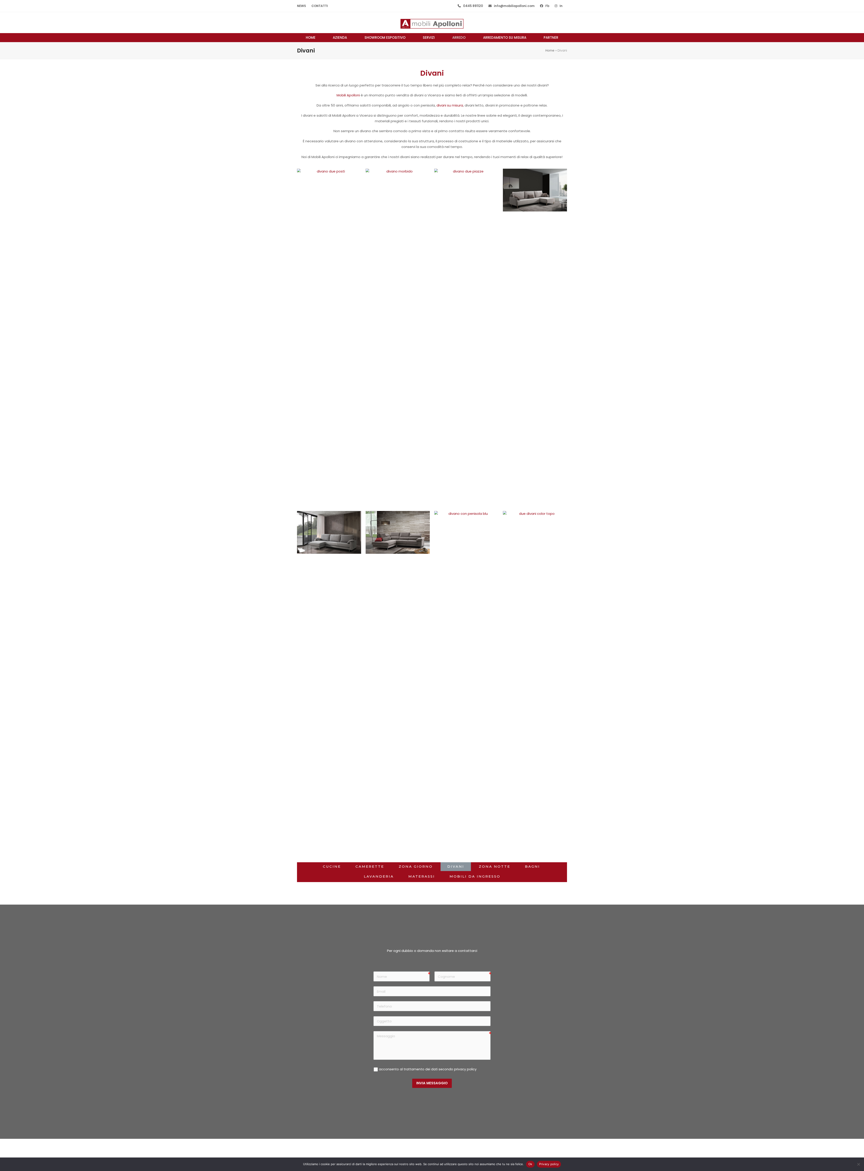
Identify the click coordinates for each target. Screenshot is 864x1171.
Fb (547, 6)
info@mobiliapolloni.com (514, 6)
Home (549, 50)
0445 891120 (473, 6)
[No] (858, 1164)
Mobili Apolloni (348, 95)
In (561, 6)
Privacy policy (549, 1164)
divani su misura (449, 105)
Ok (530, 1164)
